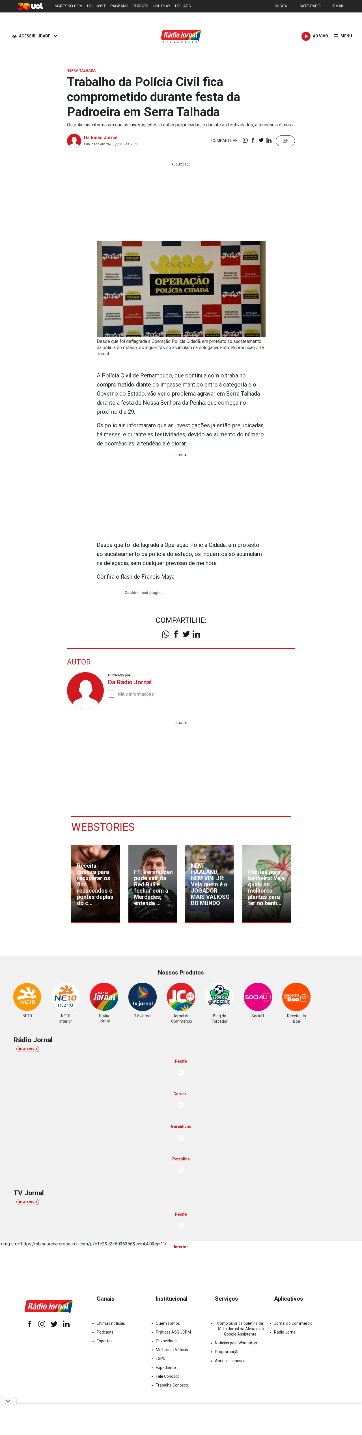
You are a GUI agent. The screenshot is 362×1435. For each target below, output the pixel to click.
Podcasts (105, 1332)
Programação (227, 1351)
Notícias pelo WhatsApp (236, 1343)
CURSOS (140, 6)
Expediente (166, 1367)
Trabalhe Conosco (172, 1385)
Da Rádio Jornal (100, 137)
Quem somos (168, 1323)
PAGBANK (119, 6)
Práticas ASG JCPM (173, 1332)
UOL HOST (96, 6)
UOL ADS (183, 6)
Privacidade (166, 1341)
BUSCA (280, 6)
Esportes (105, 1341)
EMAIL (338, 6)
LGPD (160, 1358)
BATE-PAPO (309, 6)
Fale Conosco (168, 1376)
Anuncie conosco (230, 1360)
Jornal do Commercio (293, 1323)
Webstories (103, 827)
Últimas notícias (111, 1323)
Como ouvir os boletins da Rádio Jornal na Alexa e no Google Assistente (240, 1328)
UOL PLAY (162, 6)
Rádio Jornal (285, 1332)
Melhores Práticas (172, 1349)
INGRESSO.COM (68, 6)
